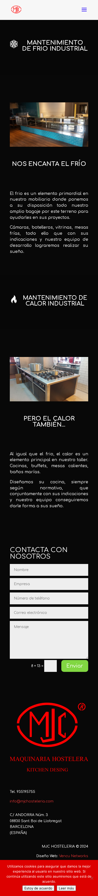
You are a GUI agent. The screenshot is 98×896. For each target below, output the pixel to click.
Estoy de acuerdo (38, 888)
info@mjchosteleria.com (32, 801)
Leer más (66, 888)
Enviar (74, 666)
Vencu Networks (73, 856)
